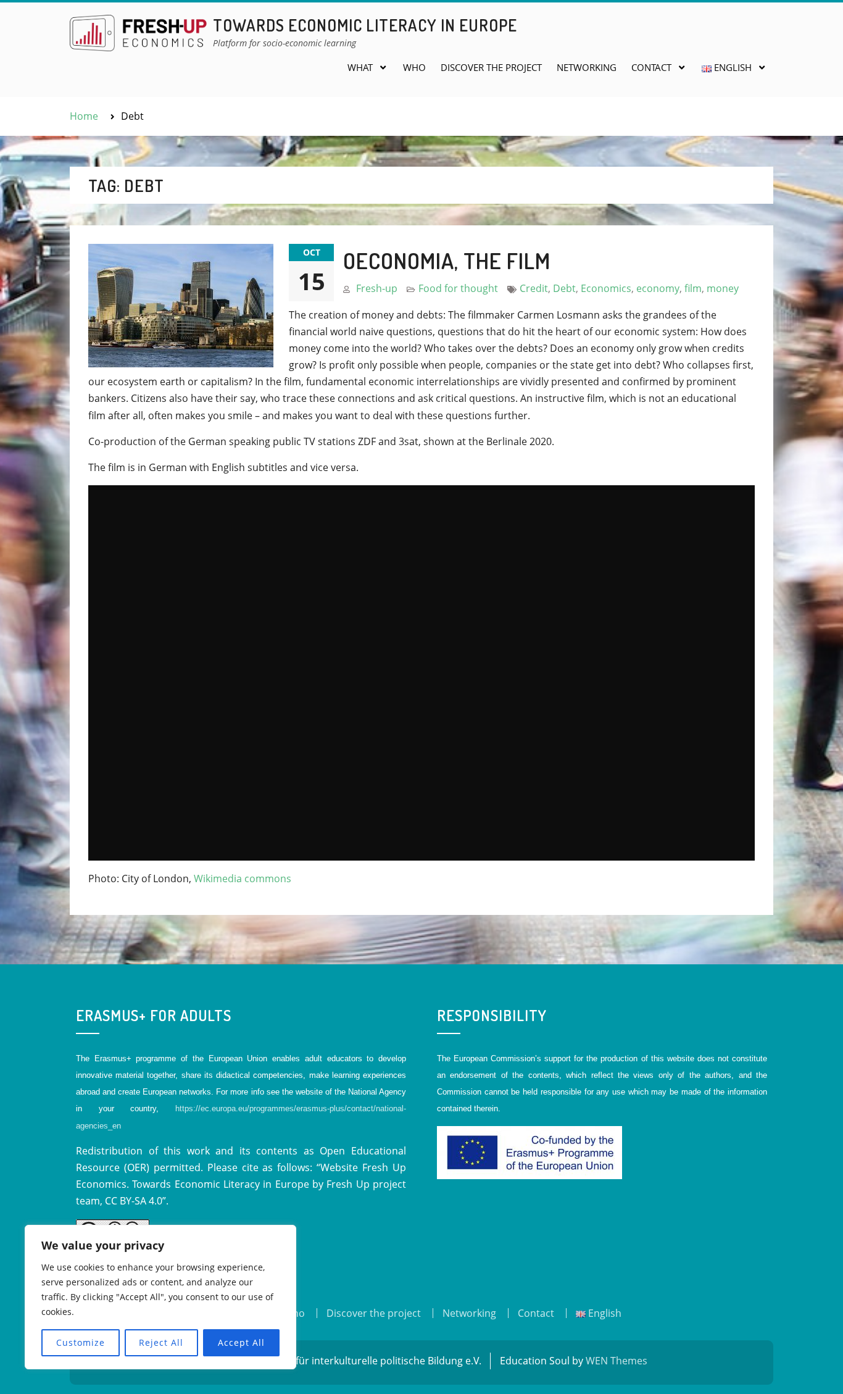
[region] (160, 1297)
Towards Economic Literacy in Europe (365, 25)
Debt (564, 288)
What (360, 67)
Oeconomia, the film (446, 260)
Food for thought (458, 288)
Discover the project (491, 67)
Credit (534, 288)
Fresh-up (376, 288)
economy (657, 288)
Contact (651, 67)
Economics (606, 288)
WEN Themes (616, 1360)
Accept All (241, 1342)
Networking (587, 67)
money (723, 288)
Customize (80, 1342)
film (693, 288)
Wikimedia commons (242, 878)
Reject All (161, 1342)
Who (414, 67)
